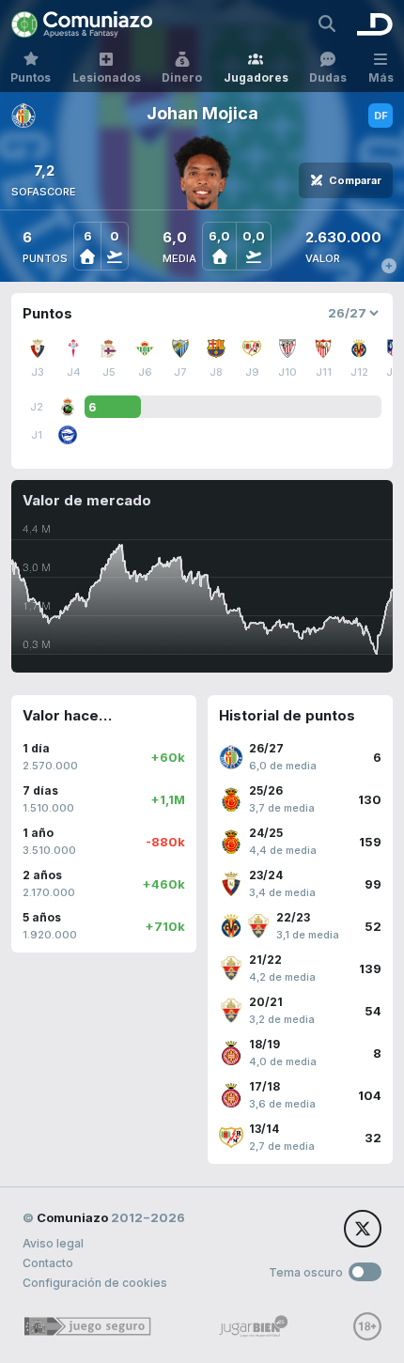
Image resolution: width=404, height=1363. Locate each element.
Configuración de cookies (95, 1283)
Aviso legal (53, 1243)
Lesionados (106, 77)
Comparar (355, 180)
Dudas (328, 77)
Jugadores (256, 77)
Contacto (48, 1263)
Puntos (30, 77)
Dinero (182, 77)
